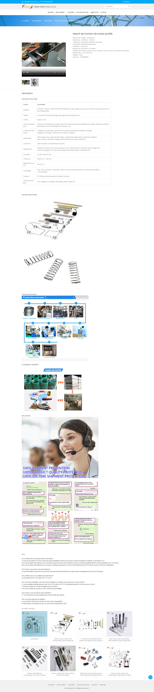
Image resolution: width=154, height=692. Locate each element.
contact (103, 12)
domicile (51, 12)
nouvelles (71, 12)
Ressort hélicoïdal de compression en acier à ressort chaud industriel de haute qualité (34, 674)
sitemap (103, 685)
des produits (60, 12)
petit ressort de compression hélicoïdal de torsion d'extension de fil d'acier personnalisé (119, 640)
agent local (95, 12)
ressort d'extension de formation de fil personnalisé (62, 674)
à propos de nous (82, 12)
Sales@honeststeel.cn (31, 2)
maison (26, 21)
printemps (48, 21)
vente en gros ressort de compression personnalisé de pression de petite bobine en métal (62, 640)
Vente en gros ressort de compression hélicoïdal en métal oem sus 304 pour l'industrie (119, 674)
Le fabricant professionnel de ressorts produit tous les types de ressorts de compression (91, 640)
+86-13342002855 (47, 2)
